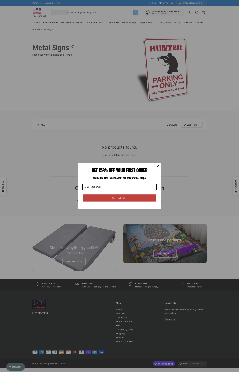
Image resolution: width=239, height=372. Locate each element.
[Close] (157, 166)
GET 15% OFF (119, 198)
